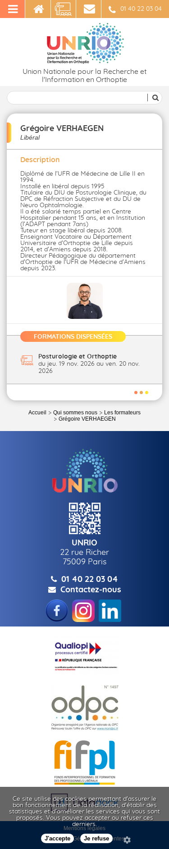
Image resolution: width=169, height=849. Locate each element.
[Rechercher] (154, 97)
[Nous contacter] (88, 9)
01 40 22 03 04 (141, 9)
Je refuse (96, 838)
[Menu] (12, 9)
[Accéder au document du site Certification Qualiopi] (85, 656)
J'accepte (57, 838)
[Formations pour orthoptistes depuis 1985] (37, 9)
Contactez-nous (90, 590)
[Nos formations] (63, 9)
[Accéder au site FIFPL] (85, 762)
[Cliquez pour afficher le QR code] (84, 518)
